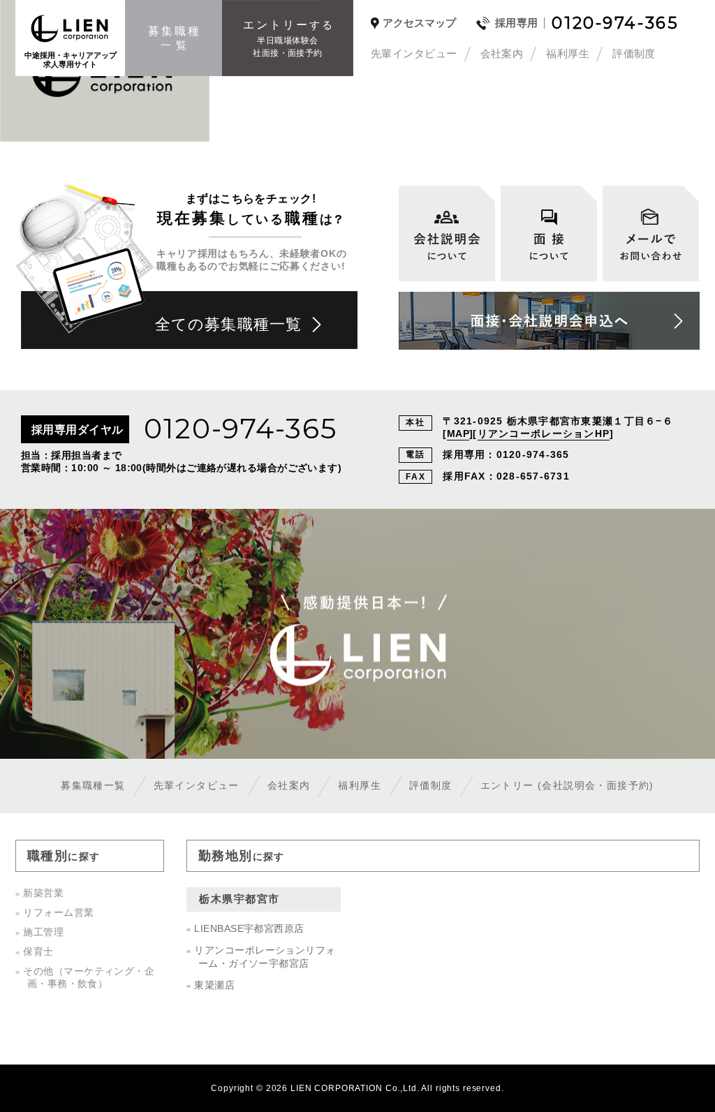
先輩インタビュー (414, 53)
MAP (458, 433)
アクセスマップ (419, 23)
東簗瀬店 (214, 985)
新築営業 (43, 892)
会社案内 (502, 53)
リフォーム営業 (58, 912)
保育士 (38, 951)
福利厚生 (567, 53)
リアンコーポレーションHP (544, 433)
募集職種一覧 (93, 785)
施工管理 (43, 931)
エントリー (567, 785)
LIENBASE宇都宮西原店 (249, 928)
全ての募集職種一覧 (228, 324)
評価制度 (634, 53)
